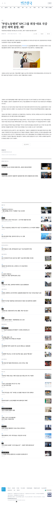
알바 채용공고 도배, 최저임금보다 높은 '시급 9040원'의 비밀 (17, 249)
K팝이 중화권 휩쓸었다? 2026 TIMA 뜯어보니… (14, 427)
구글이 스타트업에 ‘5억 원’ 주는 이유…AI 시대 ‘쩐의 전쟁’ (11, 384)
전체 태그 (18, 490)
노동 (26, 7)
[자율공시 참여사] (49, 495)
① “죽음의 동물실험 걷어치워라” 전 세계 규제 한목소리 (15, 329)
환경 (42, 7)
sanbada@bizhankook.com (7, 151)
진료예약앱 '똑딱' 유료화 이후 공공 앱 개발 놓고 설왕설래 (16, 346)
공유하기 (27, 144)
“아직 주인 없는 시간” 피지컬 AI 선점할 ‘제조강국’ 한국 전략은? (18, 392)
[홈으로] (4, 489)
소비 (30, 7)
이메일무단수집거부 (37, 488)
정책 (22, 7)
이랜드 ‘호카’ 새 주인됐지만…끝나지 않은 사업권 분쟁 (9, 418)
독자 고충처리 (23, 488)
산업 (10, 7)
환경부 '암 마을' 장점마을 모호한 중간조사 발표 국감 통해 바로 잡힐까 (19, 301)
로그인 (50, 3)
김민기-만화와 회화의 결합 (8, 409)
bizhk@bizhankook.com (12, 498)
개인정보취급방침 (29, 488)
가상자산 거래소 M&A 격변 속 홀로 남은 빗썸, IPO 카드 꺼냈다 (18, 375)
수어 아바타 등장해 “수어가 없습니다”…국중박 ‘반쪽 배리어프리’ (18, 444)
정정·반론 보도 (10, 490)
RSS (14, 490)
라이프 (50, 7)
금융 (14, 7)
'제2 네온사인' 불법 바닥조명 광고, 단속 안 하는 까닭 (15, 363)
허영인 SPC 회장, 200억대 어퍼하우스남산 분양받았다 (15, 283)
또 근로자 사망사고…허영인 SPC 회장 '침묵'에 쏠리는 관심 (11, 274)
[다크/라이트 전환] (3, 3)
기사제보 (17, 488)
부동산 (19, 7)
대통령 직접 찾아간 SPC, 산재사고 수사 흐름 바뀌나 (15, 266)
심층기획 (6, 7)
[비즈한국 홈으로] (26, 3)
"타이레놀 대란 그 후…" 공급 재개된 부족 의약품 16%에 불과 (11, 338)
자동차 (34, 7)
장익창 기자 (4, 33)
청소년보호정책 (43, 488)
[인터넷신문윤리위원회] (48, 490)
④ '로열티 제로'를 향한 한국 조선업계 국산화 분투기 (15, 453)
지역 (46, 7)
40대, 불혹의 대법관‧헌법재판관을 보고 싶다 (13, 319)
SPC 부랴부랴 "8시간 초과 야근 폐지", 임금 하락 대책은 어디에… (18, 258)
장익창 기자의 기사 (5, 161)
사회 (38, 7)
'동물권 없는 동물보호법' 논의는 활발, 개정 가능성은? (15, 309)
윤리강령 (13, 488)
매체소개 (9, 488)
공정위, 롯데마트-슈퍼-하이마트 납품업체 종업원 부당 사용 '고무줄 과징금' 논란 (21, 293)
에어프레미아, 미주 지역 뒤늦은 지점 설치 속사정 (14, 435)
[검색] (5, 3)
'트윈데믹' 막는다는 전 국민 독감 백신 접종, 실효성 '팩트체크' (17, 354)
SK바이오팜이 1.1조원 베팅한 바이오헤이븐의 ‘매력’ (15, 400)
